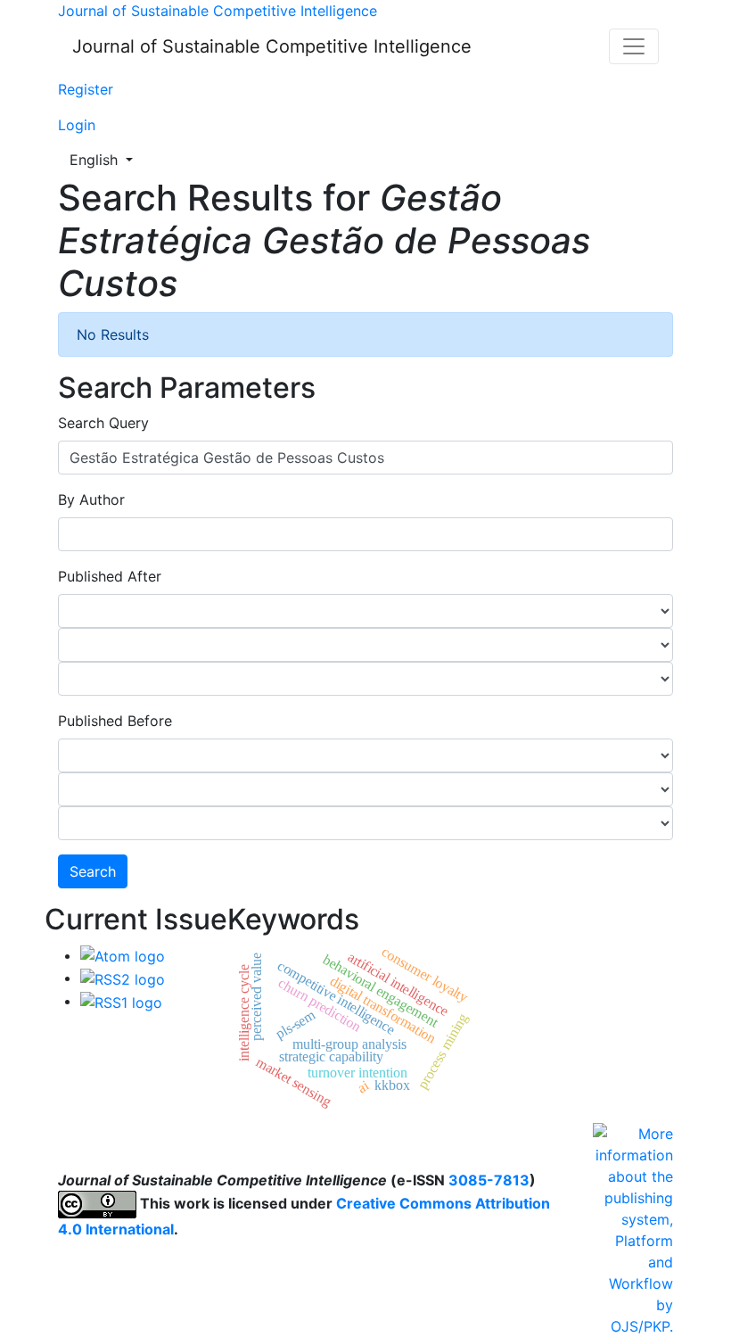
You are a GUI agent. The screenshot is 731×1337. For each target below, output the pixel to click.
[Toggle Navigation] (634, 46)
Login (76, 125)
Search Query (103, 423)
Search (93, 871)
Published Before (115, 721)
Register (85, 89)
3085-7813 (489, 1180)
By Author (91, 499)
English (106, 159)
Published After (109, 576)
